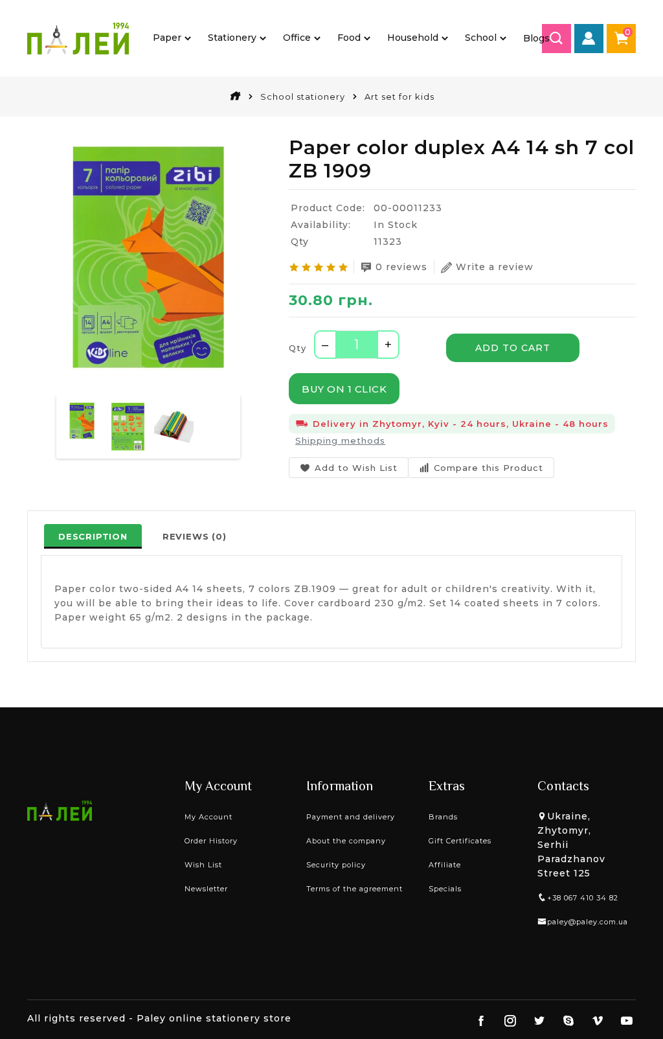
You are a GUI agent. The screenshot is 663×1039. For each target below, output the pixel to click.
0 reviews (401, 267)
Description (93, 536)
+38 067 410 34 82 (582, 897)
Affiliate (445, 864)
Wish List (203, 864)
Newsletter (206, 888)
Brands (443, 816)
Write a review (495, 267)
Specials (445, 888)
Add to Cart (512, 348)
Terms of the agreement (354, 888)
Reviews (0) (195, 536)
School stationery (302, 96)
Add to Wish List (356, 467)
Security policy (336, 864)
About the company (346, 840)
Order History (211, 840)
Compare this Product (488, 467)
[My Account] (588, 38)
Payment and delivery (350, 816)
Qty (297, 348)
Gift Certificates (460, 840)
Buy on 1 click (344, 389)
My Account (208, 816)
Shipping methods (340, 440)
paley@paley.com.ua (587, 921)
